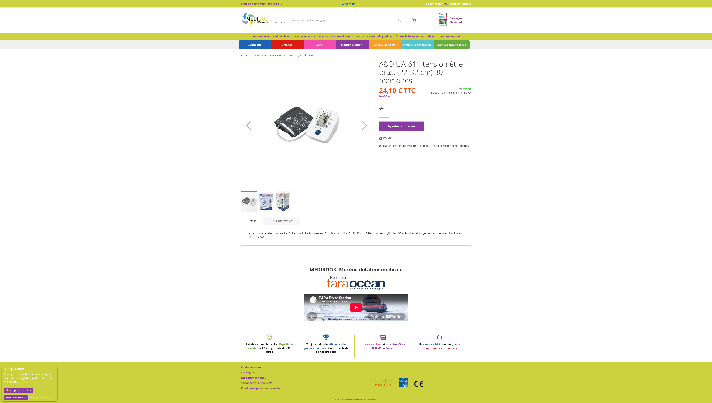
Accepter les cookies (20, 390)
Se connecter (434, 3)
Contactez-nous (251, 367)
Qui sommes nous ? (253, 377)
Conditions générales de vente (260, 388)
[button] (248, 125)
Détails (252, 221)
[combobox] (346, 20)
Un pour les (440, 346)
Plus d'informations (42, 397)
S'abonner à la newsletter (257, 383)
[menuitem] (255, 44)
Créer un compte (460, 3)
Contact (350, 3)
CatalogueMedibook (456, 20)
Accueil (244, 55)
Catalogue (247, 372)
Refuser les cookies (16, 397)
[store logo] (263, 19)
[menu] (356, 44)
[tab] (252, 221)
